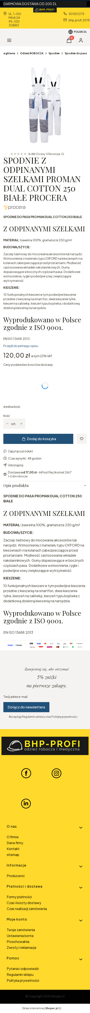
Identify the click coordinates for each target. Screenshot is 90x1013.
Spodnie (54, 53)
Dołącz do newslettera (26, 707)
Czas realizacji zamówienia (27, 908)
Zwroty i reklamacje (21, 947)
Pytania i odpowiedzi (23, 968)
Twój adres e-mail (15, 696)
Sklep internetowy (40, 1008)
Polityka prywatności (23, 980)
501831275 (76, 14)
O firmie (13, 837)
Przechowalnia (18, 941)
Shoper (56, 996)
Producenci (15, 875)
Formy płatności (19, 897)
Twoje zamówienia (21, 930)
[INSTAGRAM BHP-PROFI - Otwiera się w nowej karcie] (56, 773)
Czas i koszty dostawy (24, 902)
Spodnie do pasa (76, 53)
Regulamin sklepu (20, 974)
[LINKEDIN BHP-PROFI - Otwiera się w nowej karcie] (26, 803)
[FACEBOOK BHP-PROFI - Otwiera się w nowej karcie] (26, 773)
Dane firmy (15, 843)
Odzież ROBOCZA (32, 53)
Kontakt (13, 848)
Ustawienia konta (20, 935)
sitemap (13, 854)
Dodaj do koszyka (41, 439)
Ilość (6, 416)
